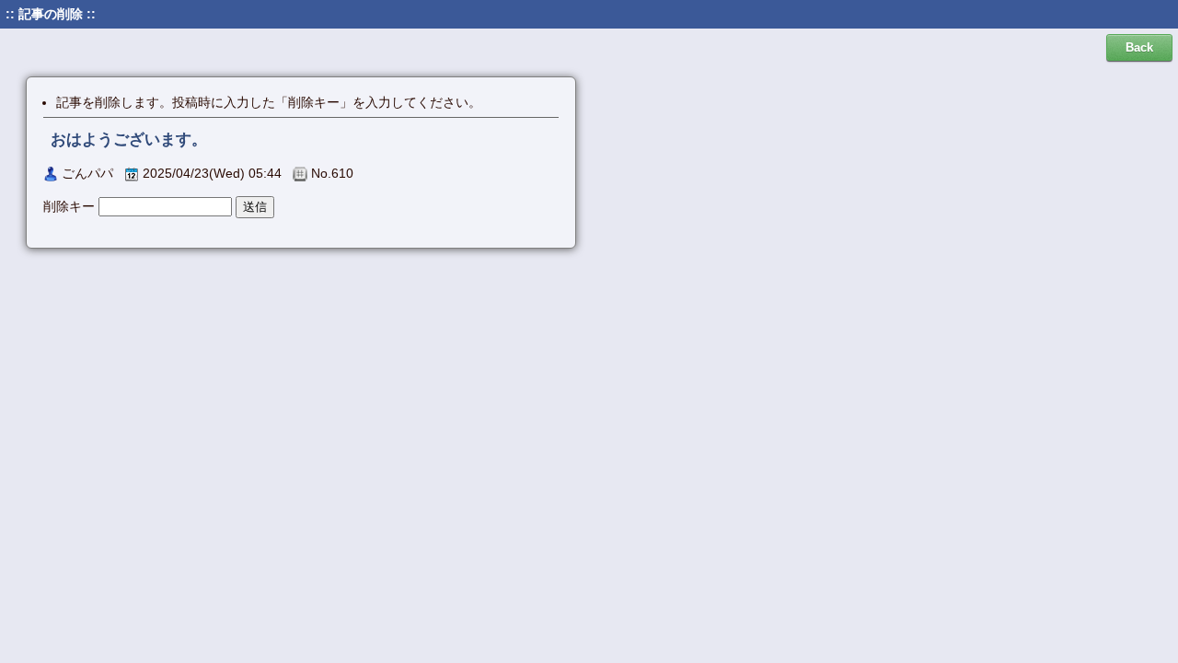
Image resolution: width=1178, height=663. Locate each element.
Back (1139, 47)
